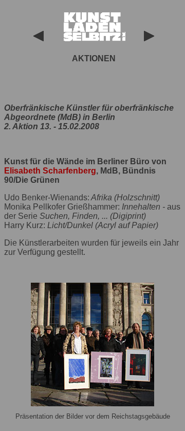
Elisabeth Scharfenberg (50, 170)
